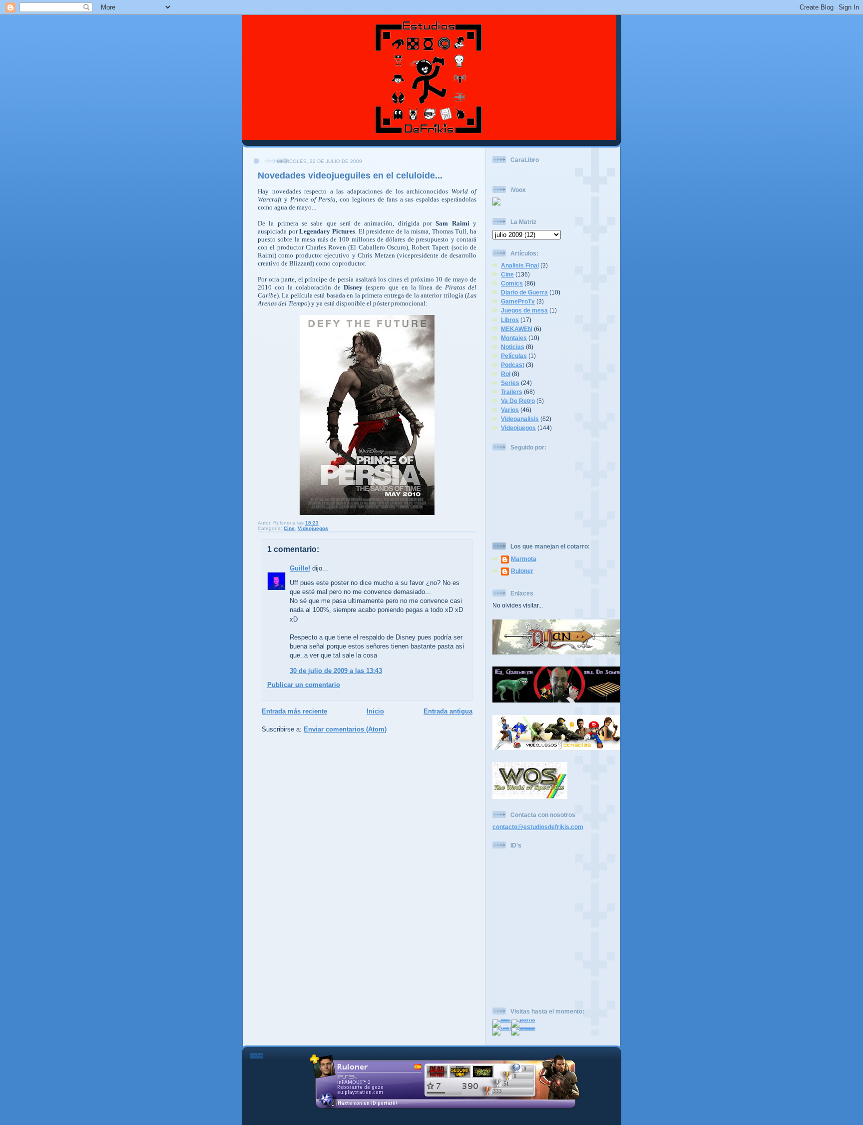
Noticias (512, 347)
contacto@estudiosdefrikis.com (537, 827)
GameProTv (518, 301)
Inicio (375, 711)
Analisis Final (520, 265)
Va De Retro (518, 401)
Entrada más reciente (294, 711)
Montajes (514, 337)
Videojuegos (313, 528)
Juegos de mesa (524, 310)
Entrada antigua (448, 711)
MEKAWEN (516, 329)
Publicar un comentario (303, 684)
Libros (510, 319)
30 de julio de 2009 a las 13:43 (336, 670)
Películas (514, 355)
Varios (510, 409)
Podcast (512, 365)
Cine (289, 528)
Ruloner (522, 571)
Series (510, 383)
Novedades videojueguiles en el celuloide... (350, 175)
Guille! (300, 568)
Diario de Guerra (524, 292)
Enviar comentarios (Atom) (345, 729)
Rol (505, 373)
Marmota (523, 559)
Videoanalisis (520, 419)
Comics (512, 283)
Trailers (511, 391)
